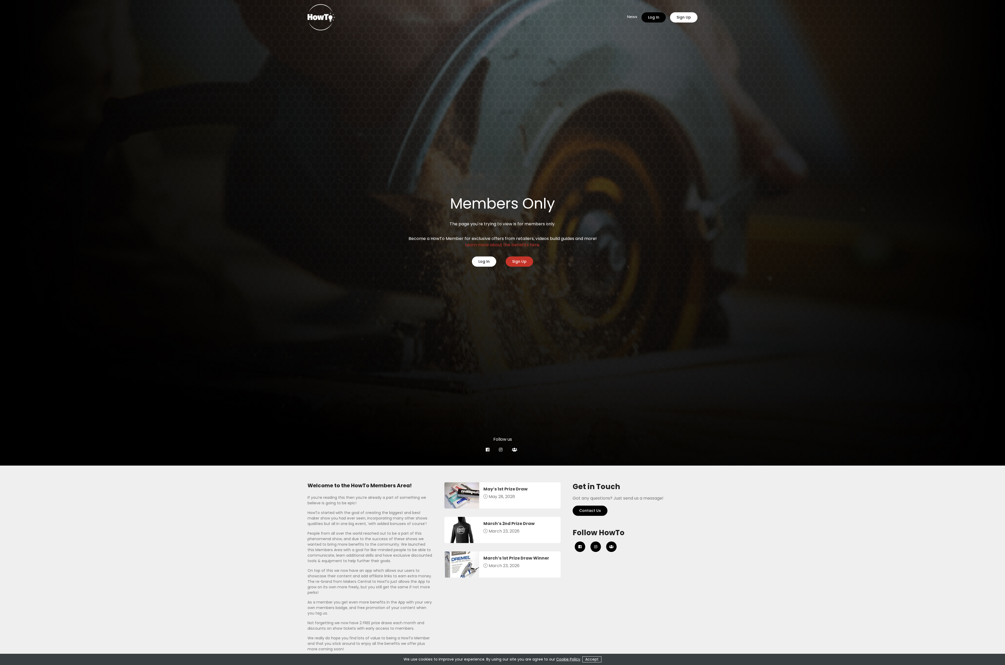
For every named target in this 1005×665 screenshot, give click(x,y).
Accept (592, 659)
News (632, 17)
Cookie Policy (568, 659)
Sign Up (684, 17)
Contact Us (590, 510)
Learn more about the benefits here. (502, 245)
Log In (653, 17)
